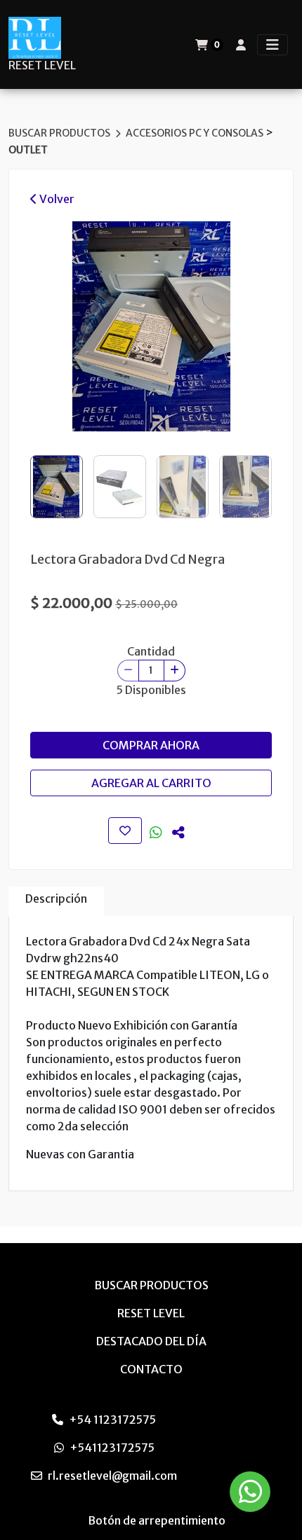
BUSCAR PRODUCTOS (60, 133)
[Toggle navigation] (272, 44)
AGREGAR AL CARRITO (151, 783)
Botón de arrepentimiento (156, 1520)
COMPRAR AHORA (151, 745)
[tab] (56, 902)
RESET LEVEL (42, 65)
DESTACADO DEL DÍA (151, 1341)
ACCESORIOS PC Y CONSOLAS (195, 133)
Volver (55, 199)
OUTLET (28, 150)
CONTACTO (151, 1369)
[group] (151, 326)
